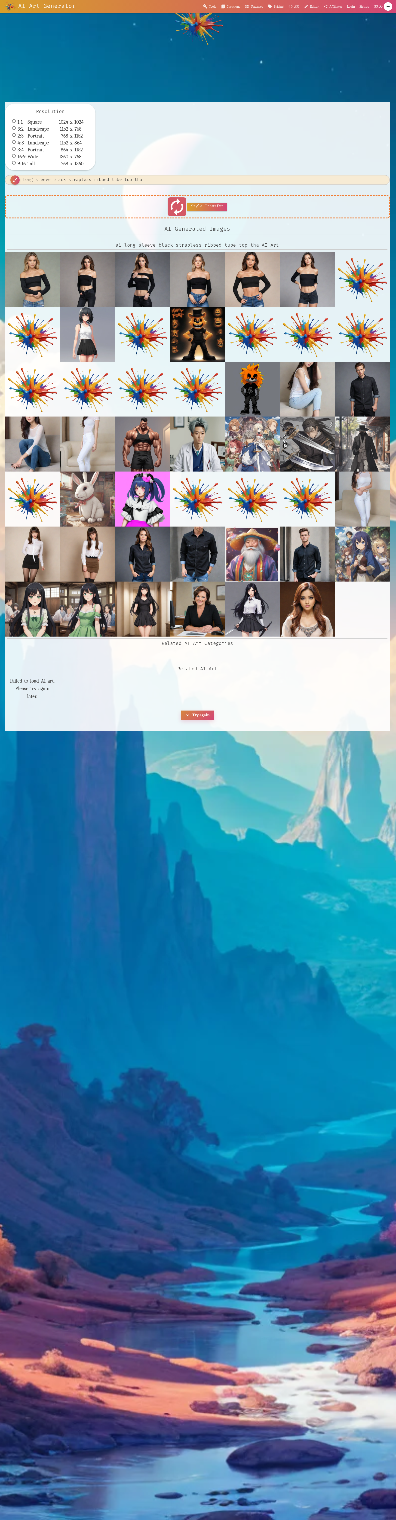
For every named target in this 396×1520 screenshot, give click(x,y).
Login (351, 6)
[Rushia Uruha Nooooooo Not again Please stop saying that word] (307, 609)
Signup (364, 6)
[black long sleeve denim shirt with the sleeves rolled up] (197, 554)
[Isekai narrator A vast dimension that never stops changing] (362, 554)
